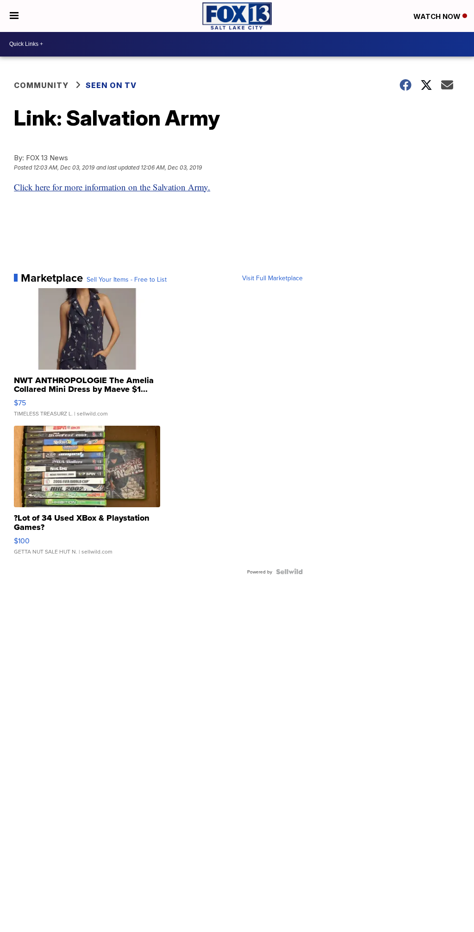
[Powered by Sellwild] (289, 571)
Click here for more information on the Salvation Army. (112, 187)
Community (41, 85)
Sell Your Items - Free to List (127, 279)
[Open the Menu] (14, 16)
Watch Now (437, 16)
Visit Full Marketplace (272, 278)
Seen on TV (111, 85)
